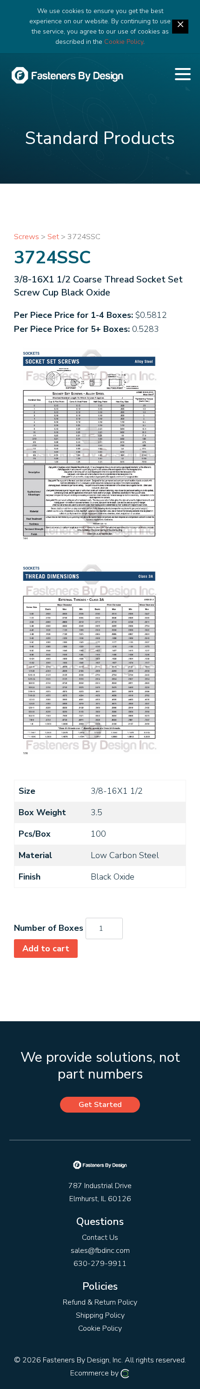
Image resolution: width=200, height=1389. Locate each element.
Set (53, 236)
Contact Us (100, 1237)
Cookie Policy (123, 41)
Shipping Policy (100, 1315)
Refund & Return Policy (100, 1302)
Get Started (100, 1105)
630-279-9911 (100, 1263)
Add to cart (45, 948)
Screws (26, 236)
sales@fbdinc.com (100, 1250)
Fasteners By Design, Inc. (83, 1360)
